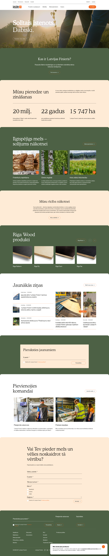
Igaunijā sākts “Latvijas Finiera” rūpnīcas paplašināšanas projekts (34, 296)
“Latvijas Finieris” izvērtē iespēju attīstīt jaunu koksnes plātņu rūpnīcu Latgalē (35, 309)
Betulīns (15, 542)
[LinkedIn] (47, 550)
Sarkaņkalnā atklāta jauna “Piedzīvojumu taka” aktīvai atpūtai (36, 322)
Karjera (62, 7)
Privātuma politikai (41, 362)
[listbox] (54, 497)
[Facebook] (45, 550)
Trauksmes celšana (47, 542)
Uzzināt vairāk (89, 391)
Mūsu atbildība (53, 217)
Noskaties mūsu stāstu (20, 39)
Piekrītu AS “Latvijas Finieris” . (35, 362)
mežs (30, 494)
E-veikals (92, 7)
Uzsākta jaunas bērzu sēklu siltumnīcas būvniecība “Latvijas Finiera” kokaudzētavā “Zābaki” (95, 325)
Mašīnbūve (15, 535)
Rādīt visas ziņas (89, 285)
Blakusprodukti (16, 537)
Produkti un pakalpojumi (34, 7)
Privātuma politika (60, 532)
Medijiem (45, 540)
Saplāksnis (15, 532)
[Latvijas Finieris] (17, 6)
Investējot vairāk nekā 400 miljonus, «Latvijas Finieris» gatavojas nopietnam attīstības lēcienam (67, 325)
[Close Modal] (103, 546)
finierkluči (31, 489)
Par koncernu (20, 1)
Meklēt (87, 1)
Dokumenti (27, 1)
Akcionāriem (29, 535)
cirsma (30, 491)
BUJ (44, 532)
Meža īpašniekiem (53, 7)
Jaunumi (14, 1)
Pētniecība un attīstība (18, 540)
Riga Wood (80, 240)
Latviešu (93, 1)
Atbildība (45, 7)
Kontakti (32, 1)
